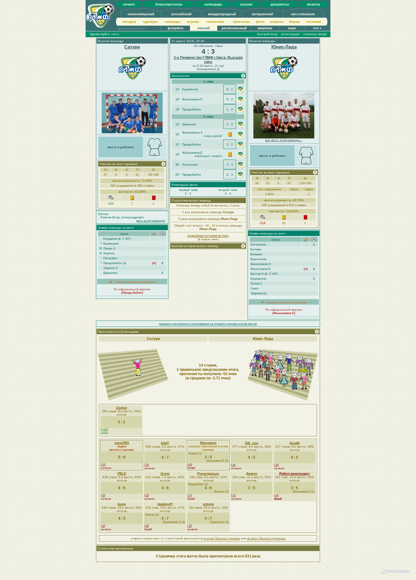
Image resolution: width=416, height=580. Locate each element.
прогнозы (241, 21)
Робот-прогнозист (294, 473)
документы (279, 4)
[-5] (103, 464)
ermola (208, 504)
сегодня (129, 21)
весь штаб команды (150, 220)
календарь (213, 4)
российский (181, 14)
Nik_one (251, 443)
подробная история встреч (208, 236)
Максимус (208, 443)
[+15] (104, 429)
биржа (294, 21)
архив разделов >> (132, 28)
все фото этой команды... (284, 140)
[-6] (190, 464)
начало (129, 4)
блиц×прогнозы (168, 4)
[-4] (233, 465)
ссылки (246, 4)
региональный (234, 28)
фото (260, 21)
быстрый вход (267, 34)
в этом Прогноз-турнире (222, 538)
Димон (251, 473)
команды (172, 21)
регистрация (290, 34)
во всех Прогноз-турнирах (266, 538)
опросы (276, 21)
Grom (165, 473)
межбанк (265, 28)
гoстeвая (313, 21)
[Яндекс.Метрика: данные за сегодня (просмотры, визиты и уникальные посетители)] (395, 571)
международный (222, 14)
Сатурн (132, 46)
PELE (122, 473)
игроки (193, 21)
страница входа (315, 34)
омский (203, 28)
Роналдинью (208, 473)
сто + (317, 28)
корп (292, 28)
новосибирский (141, 14)
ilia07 (165, 443)
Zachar (121, 408)
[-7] (189, 495)
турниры (150, 21)
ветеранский (262, 14)
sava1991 (122, 443)
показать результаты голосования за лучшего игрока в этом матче (208, 323)
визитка (313, 4)
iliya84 (295, 443)
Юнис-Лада (284, 46)
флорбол (175, 28)
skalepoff (164, 504)
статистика (215, 21)
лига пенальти (303, 14)
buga (122, 504)
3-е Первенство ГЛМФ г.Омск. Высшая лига (208, 59)
